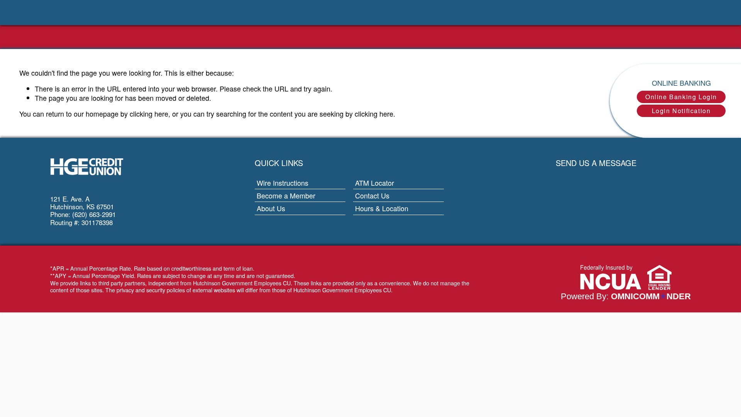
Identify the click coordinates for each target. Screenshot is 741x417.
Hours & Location (381, 208)
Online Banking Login (681, 96)
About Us (271, 208)
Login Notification (681, 110)
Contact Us (372, 195)
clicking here (149, 113)
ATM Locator (399, 182)
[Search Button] (88, 12)
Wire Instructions (282, 183)
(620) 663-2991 (94, 214)
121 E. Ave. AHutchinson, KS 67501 (82, 202)
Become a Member (286, 195)
